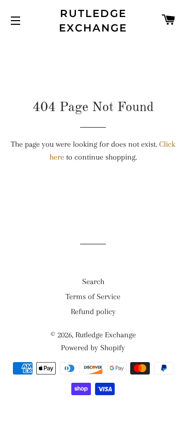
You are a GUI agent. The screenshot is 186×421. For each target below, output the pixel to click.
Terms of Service (93, 296)
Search (93, 281)
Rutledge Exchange (93, 20)
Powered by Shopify (93, 347)
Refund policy (93, 311)
